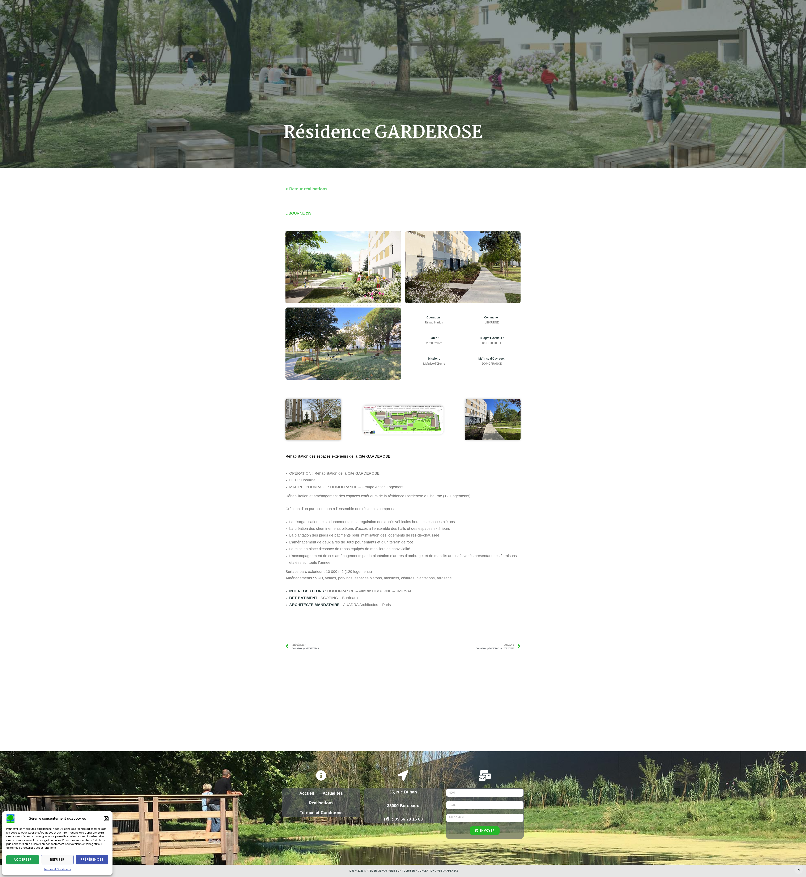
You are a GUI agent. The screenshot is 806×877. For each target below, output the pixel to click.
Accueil (306, 793)
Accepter (22, 859)
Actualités (333, 793)
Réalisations (321, 803)
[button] (106, 819)
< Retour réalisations (306, 189)
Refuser (57, 859)
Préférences (91, 859)
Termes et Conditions (57, 869)
